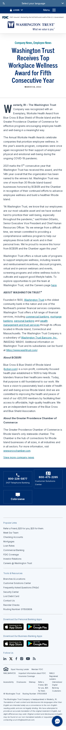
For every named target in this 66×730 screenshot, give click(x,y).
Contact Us (9, 600)
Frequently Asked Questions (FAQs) (21, 587)
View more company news (18, 457)
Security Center (11, 592)
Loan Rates (9, 546)
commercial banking (37, 316)
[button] (13, 626)
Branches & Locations (14, 579)
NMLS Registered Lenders (53, 676)
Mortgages (8, 541)
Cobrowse (18, 499)
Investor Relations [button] (12, 559)
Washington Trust (34, 299)
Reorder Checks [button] (11, 605)
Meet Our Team (10, 533)
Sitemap (32, 682)
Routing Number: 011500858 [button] (17, 609)
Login (16, 10)
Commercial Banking (13, 550)
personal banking (24, 320)
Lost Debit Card (11, 596)
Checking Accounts (13, 537)
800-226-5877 (17, 478)
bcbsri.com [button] (10, 368)
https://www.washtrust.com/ (21, 350)
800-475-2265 (48, 477)
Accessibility (8, 682)
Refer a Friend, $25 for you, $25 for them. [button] (23, 528)
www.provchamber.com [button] (16, 450)
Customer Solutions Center (17, 583)
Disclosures (21, 682)
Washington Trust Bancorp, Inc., (39, 337)
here (54, 285)
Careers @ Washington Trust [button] (17, 563)
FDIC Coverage (11, 554)
